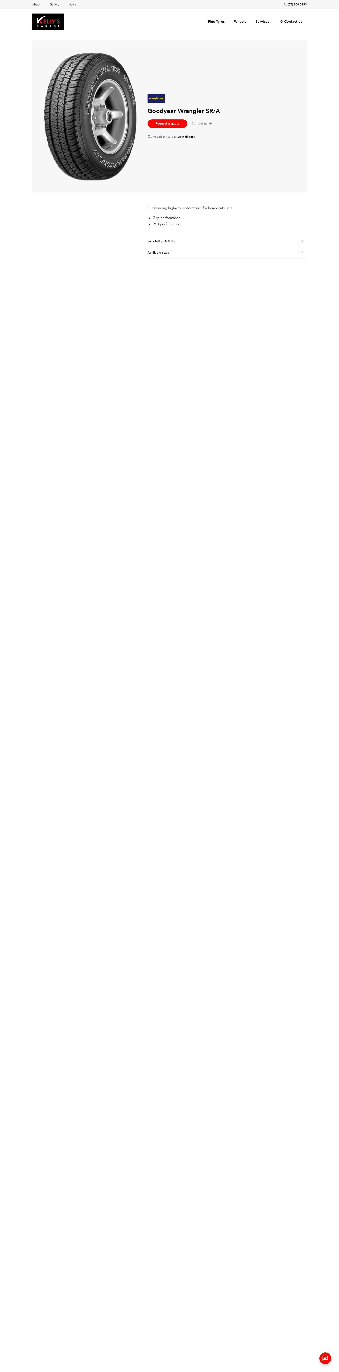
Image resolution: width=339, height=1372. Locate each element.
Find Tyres (216, 21)
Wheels (240, 21)
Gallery (54, 4)
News (72, 4)
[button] (325, 1358)
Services (262, 21)
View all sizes (186, 137)
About (36, 4)
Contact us (293, 21)
